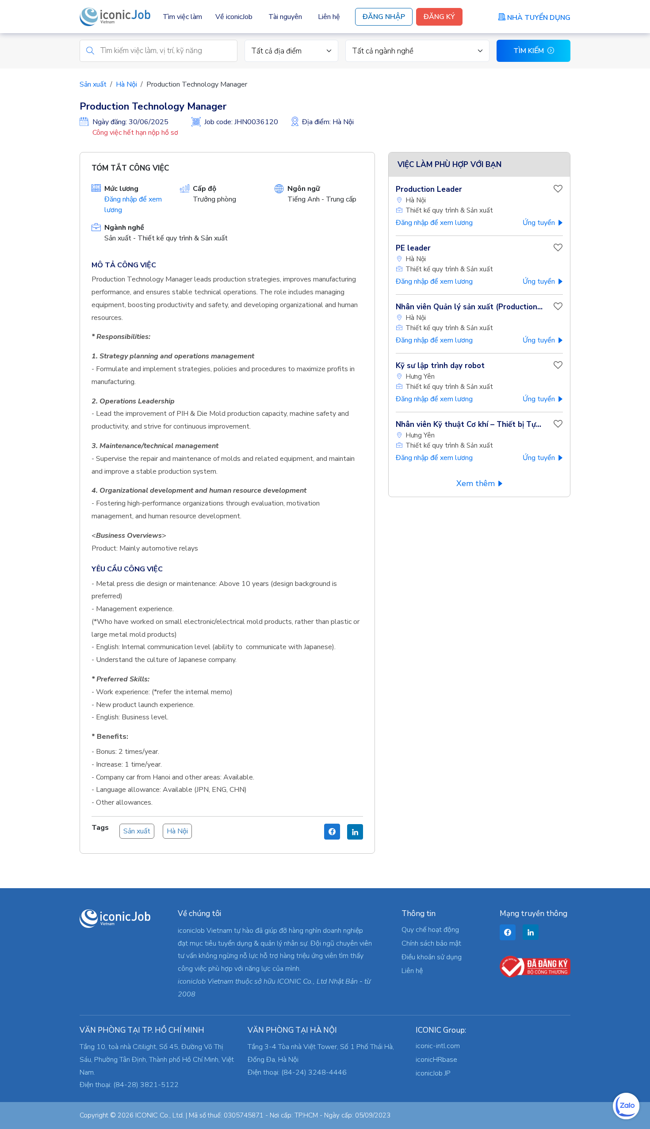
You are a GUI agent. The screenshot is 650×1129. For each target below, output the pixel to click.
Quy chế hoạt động (430, 930)
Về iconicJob (233, 17)
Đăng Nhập (384, 17)
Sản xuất (93, 84)
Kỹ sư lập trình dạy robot (440, 366)
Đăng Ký (439, 17)
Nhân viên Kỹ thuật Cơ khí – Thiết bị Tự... (468, 424)
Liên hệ (329, 17)
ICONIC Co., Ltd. (159, 1115)
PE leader (413, 248)
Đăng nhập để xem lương (434, 223)
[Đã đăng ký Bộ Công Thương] (535, 966)
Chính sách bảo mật (431, 943)
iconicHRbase (436, 1059)
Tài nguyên (285, 17)
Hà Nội (126, 84)
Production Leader (429, 189)
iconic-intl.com (438, 1046)
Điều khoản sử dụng (431, 957)
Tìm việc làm (182, 17)
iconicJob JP (433, 1073)
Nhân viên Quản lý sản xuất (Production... (469, 307)
